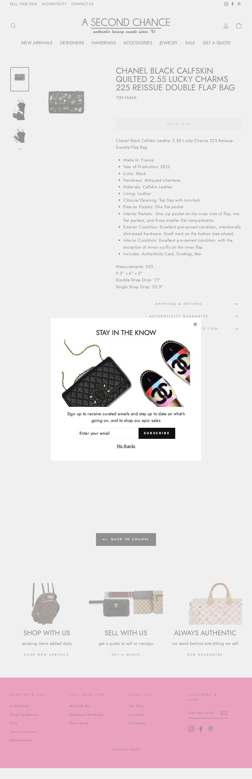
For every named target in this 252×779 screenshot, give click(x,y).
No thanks (126, 446)
